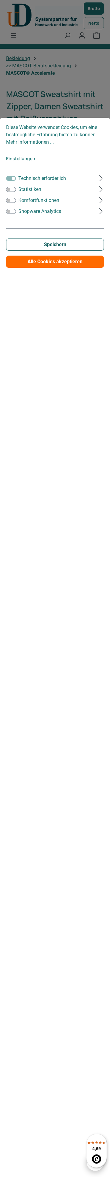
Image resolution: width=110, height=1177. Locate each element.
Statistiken (29, 189)
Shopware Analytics (39, 211)
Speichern (55, 244)
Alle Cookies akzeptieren (55, 261)
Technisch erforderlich (42, 178)
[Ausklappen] (101, 177)
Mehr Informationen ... (30, 142)
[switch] (11, 189)
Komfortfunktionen (38, 200)
